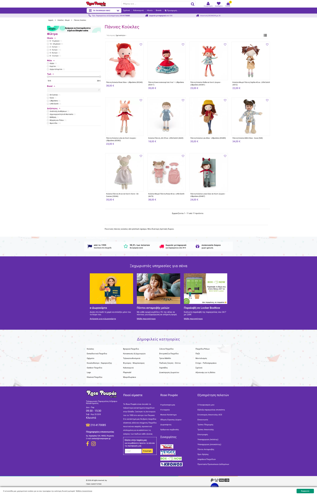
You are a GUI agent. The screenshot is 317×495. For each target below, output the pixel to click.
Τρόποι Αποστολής (206, 429)
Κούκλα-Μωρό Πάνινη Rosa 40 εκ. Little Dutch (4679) (166, 195)
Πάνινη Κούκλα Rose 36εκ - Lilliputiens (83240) (124, 82)
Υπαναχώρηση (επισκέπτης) (209, 444)
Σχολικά (126, 10)
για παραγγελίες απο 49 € (176, 248)
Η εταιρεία (165, 410)
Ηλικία (149, 10)
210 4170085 (98, 425)
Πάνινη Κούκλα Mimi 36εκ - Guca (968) (247, 138)
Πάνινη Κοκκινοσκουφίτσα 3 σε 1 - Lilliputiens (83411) (166, 83)
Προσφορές (172, 11)
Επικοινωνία (203, 420)
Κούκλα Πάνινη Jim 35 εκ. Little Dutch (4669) (165, 138)
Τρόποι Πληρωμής (205, 425)
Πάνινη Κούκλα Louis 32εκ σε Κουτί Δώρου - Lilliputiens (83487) (207, 195)
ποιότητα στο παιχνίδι (103, 248)
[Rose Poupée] (102, 4)
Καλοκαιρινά (138, 10)
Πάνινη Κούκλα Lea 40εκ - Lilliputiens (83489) (208, 138)
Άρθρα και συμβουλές (169, 429)
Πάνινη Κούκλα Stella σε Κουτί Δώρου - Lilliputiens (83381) (205, 83)
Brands (158, 10)
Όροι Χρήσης (203, 454)
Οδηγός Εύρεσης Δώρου (170, 420)
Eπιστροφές (203, 434)
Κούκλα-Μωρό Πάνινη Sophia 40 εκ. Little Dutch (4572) (251, 83)
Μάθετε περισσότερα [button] (84, 491)
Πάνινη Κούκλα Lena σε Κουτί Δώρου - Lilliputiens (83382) (121, 139)
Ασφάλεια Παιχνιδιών (207, 459)
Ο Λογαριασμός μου (206, 405)
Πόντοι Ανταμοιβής (206, 449)
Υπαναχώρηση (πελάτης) (208, 439)
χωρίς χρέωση (207, 248)
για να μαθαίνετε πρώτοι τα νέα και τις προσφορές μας (140, 444)
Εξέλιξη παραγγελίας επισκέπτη (211, 410)
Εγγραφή (147, 451)
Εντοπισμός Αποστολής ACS (210, 415)
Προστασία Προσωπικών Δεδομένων (213, 464)
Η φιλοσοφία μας (167, 405)
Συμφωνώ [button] (305, 491)
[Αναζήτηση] (193, 4)
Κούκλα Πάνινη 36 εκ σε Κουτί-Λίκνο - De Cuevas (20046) (122, 195)
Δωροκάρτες (166, 425)
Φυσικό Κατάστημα (168, 415)
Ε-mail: (88, 438)
